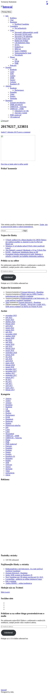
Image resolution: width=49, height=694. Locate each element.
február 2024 (10, 324)
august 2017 (9, 377)
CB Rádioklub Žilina (22, 43)
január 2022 (9, 328)
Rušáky (8, 460)
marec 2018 (9, 363)
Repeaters (9, 100)
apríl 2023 (9, 326)
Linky (12, 30)
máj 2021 (8, 332)
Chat (11, 20)
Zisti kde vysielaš (21, 113)
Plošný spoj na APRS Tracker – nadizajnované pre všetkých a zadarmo (24, 295)
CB (16, 59)
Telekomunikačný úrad (23, 53)
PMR (16, 63)
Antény (12, 76)
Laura (12, 72)
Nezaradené (9, 434)
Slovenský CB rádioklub (23, 36)
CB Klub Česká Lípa (22, 39)
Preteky (12, 96)
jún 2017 (8, 381)
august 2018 (9, 355)
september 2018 (11, 353)
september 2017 (11, 375)
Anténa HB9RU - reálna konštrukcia (18, 583)
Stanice (12, 80)
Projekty (8, 67)
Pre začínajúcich (20, 28)
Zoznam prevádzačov (18, 103)
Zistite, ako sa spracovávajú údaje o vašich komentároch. (24, 226)
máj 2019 (8, 346)
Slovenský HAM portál (23, 34)
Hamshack (9, 419)
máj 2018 (8, 359)
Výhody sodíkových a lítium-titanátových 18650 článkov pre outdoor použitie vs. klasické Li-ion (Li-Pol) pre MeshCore (25, 242)
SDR (12, 74)
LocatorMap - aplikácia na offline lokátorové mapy (23, 579)
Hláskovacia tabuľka (12, 425)
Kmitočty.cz (19, 47)
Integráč (4, 690)
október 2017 (10, 373)
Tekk (7, 302)
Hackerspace (19, 90)
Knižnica (13, 18)
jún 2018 (8, 357)
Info (6, 16)
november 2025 (11, 315)
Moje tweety (5, 592)
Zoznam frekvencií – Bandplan (32, 292)
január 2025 (9, 320)
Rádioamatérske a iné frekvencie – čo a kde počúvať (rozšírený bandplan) (26, 299)
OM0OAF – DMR (17, 109)
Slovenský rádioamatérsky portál (26, 32)
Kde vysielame (10, 581)
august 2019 (9, 344)
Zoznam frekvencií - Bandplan (16, 573)
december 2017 (11, 369)
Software (8, 465)
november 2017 (11, 371)
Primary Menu (6, 12)
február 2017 (10, 390)
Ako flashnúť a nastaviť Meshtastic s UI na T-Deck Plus (25, 250)
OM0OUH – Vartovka (18, 107)
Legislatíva (14, 26)
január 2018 (9, 367)
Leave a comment (24, 132)
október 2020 (10, 336)
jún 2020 (8, 340)
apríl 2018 (9, 361)
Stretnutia (13, 98)
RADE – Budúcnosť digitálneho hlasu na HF (21, 252)
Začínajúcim (9, 473)
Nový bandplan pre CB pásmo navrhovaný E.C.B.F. (24, 577)
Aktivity (8, 86)
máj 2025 (8, 318)
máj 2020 (8, 342)
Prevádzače (19, 55)
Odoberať (8, 277)
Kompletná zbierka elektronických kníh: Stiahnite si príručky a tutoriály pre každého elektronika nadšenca (24, 255)
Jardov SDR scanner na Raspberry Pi (18, 575)
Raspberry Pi (14, 84)
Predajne (8, 450)
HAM (17, 61)
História (8, 423)
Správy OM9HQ (21, 51)
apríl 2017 (9, 386)
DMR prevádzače (16, 105)
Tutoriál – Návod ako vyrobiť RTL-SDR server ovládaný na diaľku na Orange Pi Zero (25, 305)
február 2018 (10, 365)
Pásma (12, 57)
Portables (13, 92)
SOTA (17, 45)
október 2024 (10, 322)
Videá (12, 94)
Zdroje (7, 475)
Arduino (13, 82)
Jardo (3, 132)
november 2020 (11, 334)
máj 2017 (8, 384)
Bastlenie (13, 70)
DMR (12, 78)
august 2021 (9, 330)
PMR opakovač (15, 115)
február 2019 (10, 348)
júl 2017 (8, 379)
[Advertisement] (18, 517)
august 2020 (9, 338)
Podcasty (13, 65)
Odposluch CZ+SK (22, 111)
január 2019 (9, 351)
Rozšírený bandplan (22, 24)
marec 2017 (9, 388)
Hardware (9, 421)
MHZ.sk (18, 49)
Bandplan (13, 22)
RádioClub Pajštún (21, 41)
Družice (8, 413)
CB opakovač (15, 117)
